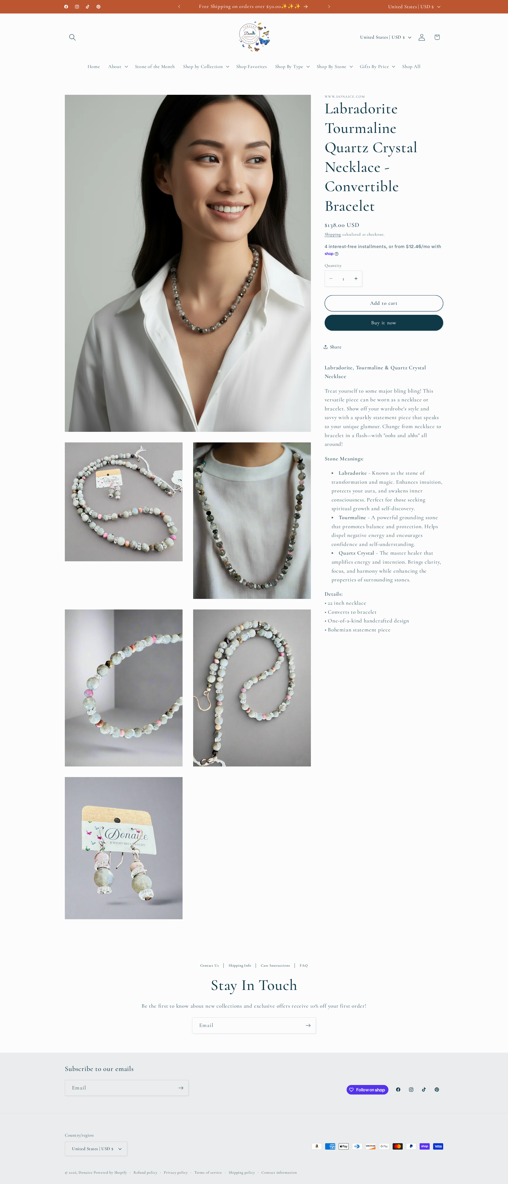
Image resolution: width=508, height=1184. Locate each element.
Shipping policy (242, 1172)
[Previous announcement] (179, 6)
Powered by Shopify (110, 1172)
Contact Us (209, 965)
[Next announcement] (329, 6)
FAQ (304, 965)
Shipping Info (240, 965)
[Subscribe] (308, 1025)
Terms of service (208, 1172)
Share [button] (336, 346)
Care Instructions (275, 965)
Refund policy (145, 1172)
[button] (72, 37)
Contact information (279, 1172)
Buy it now (384, 323)
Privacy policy (176, 1172)
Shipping (333, 234)
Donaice (86, 1172)
